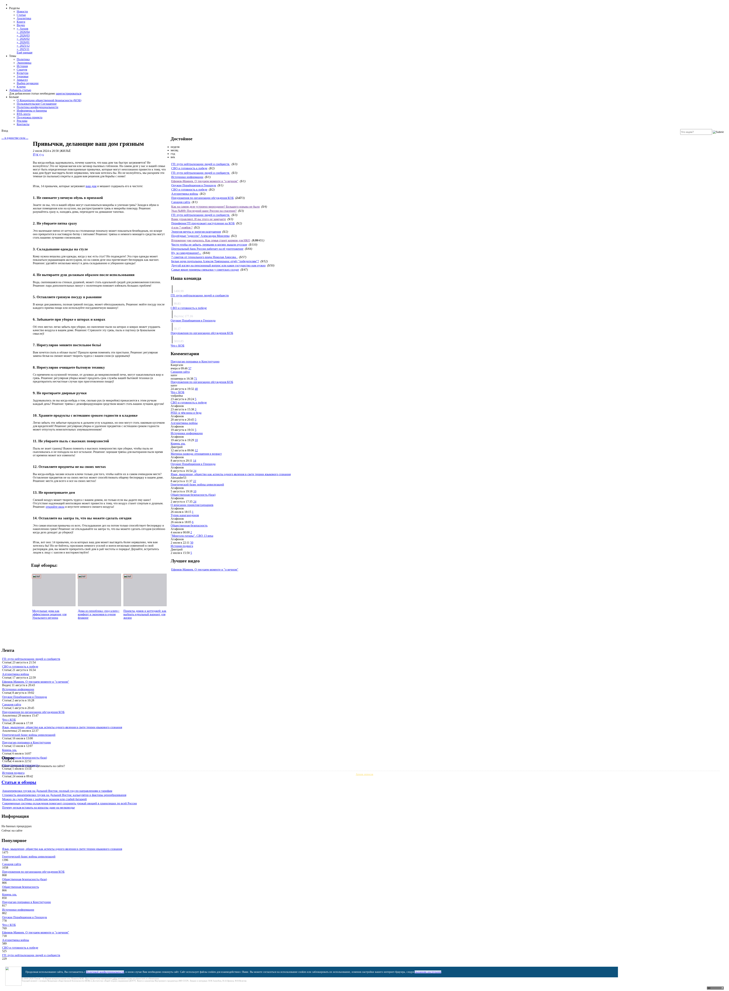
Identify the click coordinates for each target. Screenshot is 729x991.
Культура (22, 73)
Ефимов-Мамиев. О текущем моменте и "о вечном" (204, 181)
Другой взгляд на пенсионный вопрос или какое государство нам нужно (218, 265)
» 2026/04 (23, 32)
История (22, 66)
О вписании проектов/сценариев (192, 505)
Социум (22, 69)
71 (195, 378)
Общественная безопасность (189, 525)
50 (191, 542)
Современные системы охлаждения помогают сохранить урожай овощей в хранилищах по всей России (69, 803)
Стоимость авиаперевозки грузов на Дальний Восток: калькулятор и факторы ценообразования (64, 795)
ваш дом (91, 186)
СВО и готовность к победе (189, 168)
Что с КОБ (177, 345)
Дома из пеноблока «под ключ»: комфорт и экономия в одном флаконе (98, 614)
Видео (21, 25)
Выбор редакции (28, 83)
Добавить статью (20, 90)
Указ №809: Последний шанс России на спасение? (204, 210)
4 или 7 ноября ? (182, 227)
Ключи (21, 86)
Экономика (24, 62)
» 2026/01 (23, 42)
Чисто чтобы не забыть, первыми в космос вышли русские (209, 244)
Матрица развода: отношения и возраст (196, 453)
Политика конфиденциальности (37, 107)
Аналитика (24, 18)
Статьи (21, 15)
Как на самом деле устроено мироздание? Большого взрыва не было (215, 206)
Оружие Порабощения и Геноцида (193, 185)
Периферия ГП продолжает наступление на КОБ (203, 223)
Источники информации (187, 177)
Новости (22, 11)
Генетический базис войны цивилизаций (197, 484)
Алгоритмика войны (184, 193)
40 (196, 388)
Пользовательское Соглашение (37, 103)
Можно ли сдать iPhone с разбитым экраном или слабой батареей (44, 799)
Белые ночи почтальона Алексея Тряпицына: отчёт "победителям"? (215, 261)
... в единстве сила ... (15, 138)
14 (194, 460)
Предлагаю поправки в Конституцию (195, 361)
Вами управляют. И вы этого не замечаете (198, 219)
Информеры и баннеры (32, 110)
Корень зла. (178, 443)
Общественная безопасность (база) (193, 494)
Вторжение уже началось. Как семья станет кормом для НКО (210, 240)
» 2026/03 (23, 35)
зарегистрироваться (68, 93)
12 (196, 450)
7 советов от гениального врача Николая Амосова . (204, 257)
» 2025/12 (23, 45)
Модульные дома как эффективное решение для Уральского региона (49, 614)
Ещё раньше (24, 52)
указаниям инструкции (428, 972)
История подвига (182, 546)
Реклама (22, 120)
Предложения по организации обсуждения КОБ (202, 197)
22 (194, 481)
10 (196, 440)
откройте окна (55, 506)
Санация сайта (180, 202)
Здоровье (22, 76)
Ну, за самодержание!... (186, 253)
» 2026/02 (23, 38)
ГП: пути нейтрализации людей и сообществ (200, 164)
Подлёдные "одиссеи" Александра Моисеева (200, 235)
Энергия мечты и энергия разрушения (196, 231)
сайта (114, 978)
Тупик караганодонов (185, 515)
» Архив (22, 28)
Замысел (22, 79)
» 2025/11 (23, 49)
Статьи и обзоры (19, 782)
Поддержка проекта (29, 117)
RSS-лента (23, 114)
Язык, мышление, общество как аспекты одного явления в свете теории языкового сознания (231, 474)
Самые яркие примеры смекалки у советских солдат (205, 269)
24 (194, 470)
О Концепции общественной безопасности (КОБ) (49, 100)
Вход (5, 130)
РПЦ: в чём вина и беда (186, 412)
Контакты (23, 124)
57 (189, 368)
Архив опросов (364, 774)
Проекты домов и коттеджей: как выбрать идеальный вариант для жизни (144, 614)
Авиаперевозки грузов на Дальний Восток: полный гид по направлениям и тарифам (57, 790)
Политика (23, 59)
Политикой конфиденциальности (105, 972)
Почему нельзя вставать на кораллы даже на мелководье (38, 807)
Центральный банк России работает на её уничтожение (207, 248)
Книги (21, 21)
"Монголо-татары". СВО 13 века (192, 535)
